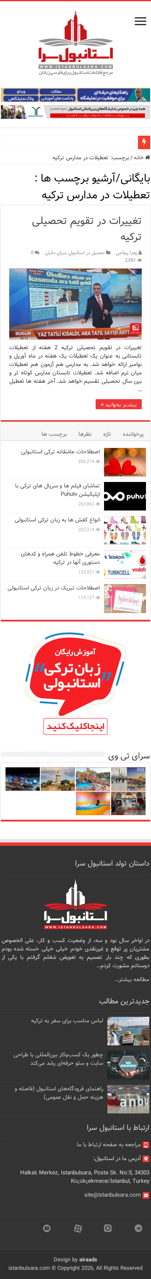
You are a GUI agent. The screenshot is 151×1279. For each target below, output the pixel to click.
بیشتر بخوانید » (119, 404)
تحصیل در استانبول (87, 253)
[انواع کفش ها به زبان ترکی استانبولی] (125, 530)
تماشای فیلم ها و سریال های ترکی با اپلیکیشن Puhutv (57, 490)
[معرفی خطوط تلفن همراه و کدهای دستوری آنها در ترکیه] (125, 564)
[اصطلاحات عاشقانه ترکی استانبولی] (125, 462)
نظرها (84, 434)
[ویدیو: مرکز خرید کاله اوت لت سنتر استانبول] (22, 779)
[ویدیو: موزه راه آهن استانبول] (128, 803)
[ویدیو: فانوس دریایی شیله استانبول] (58, 779)
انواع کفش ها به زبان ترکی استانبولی (57, 520)
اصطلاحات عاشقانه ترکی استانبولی (60, 451)
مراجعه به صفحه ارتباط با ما (109, 1144)
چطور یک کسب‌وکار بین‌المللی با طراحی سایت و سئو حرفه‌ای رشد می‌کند (58, 1059)
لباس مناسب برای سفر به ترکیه (67, 1020)
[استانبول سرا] (75, 43)
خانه (139, 157)
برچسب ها (54, 434)
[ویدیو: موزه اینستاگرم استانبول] (93, 803)
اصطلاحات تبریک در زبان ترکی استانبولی (54, 588)
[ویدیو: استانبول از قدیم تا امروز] (128, 779)
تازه (107, 434)
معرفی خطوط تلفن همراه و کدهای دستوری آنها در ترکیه (60, 558)
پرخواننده (133, 434)
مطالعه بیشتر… (132, 979)
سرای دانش (56, 253)
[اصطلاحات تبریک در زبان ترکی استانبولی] (125, 598)
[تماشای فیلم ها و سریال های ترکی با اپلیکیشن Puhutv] (125, 496)
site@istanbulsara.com (112, 1195)
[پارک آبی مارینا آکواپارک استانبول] (93, 779)
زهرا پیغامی (126, 253)
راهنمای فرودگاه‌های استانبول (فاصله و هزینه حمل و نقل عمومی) (59, 1093)
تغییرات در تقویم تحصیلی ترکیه (87, 229)
